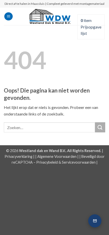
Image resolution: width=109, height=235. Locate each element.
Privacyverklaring (18, 156)
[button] (8, 16)
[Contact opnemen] (94, 220)
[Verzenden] (100, 127)
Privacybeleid (47, 162)
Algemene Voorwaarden (57, 156)
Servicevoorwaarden (79, 162)
